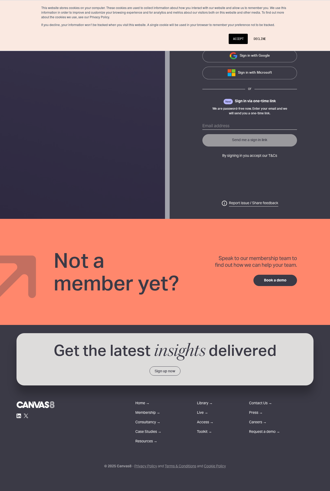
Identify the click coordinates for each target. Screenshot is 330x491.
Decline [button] (260, 39)
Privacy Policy (145, 466)
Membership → (147, 413)
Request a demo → (264, 432)
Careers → (258, 422)
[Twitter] (26, 416)
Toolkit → (204, 432)
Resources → (146, 441)
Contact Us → (260, 403)
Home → (142, 403)
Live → (202, 413)
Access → (205, 422)
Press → (256, 413)
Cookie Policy (215, 466)
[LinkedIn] (18, 416)
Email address (215, 126)
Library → (205, 403)
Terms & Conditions (180, 466)
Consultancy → (147, 422)
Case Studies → (148, 432)
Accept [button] (238, 39)
